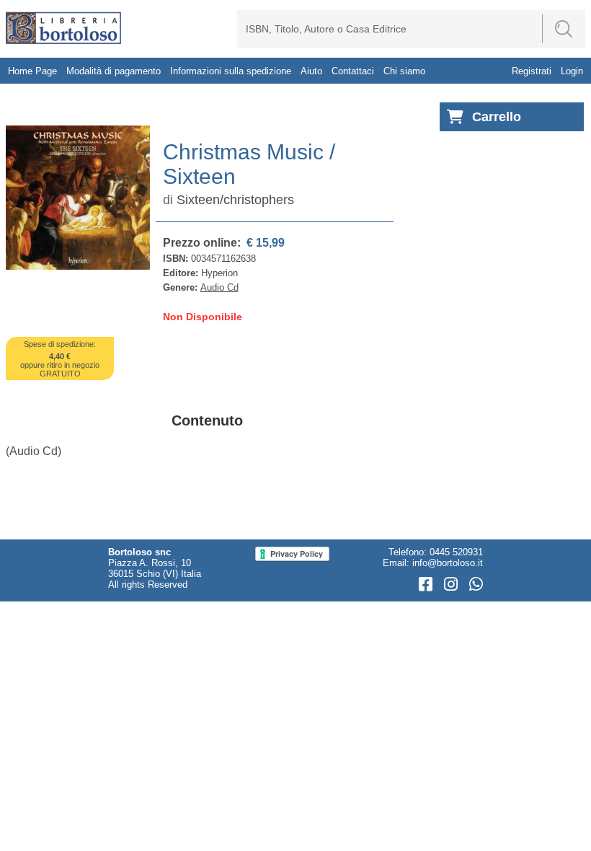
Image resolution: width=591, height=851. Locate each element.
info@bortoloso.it (447, 562)
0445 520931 (456, 552)
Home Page (32, 71)
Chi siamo (404, 71)
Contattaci (353, 71)
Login (572, 71)
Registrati (531, 71)
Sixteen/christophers (235, 200)
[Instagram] (453, 585)
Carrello (496, 117)
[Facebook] (428, 585)
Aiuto (311, 71)
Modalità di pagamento (113, 71)
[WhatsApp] (476, 585)
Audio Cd (219, 287)
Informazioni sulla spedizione (230, 71)
